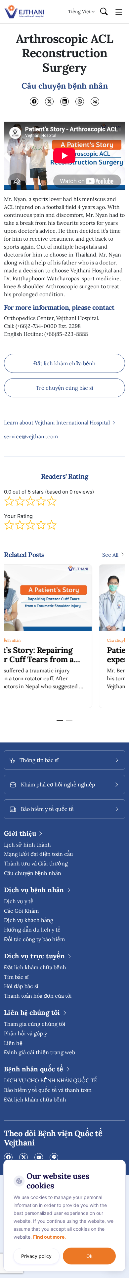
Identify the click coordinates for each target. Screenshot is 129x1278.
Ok (89, 1256)
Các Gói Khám (21, 910)
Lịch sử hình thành (27, 844)
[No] (119, 1161)
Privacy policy (36, 1256)
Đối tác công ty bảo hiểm (34, 939)
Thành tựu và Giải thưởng (36, 863)
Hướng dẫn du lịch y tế (32, 929)
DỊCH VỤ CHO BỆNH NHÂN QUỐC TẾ (50, 1080)
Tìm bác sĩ (16, 977)
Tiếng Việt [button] (79, 12)
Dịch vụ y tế (18, 901)
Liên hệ (13, 1043)
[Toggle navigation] (119, 11)
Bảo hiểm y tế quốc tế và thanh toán (48, 1090)
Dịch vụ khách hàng (28, 920)
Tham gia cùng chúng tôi (34, 1023)
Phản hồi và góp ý (25, 1033)
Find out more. (49, 1237)
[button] (60, 720)
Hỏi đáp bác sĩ (21, 986)
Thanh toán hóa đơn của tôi (38, 995)
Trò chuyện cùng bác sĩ (64, 387)
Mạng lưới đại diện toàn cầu (38, 854)
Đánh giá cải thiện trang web (39, 1052)
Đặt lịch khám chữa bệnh (64, 363)
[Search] (104, 12)
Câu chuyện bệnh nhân (39, 640)
